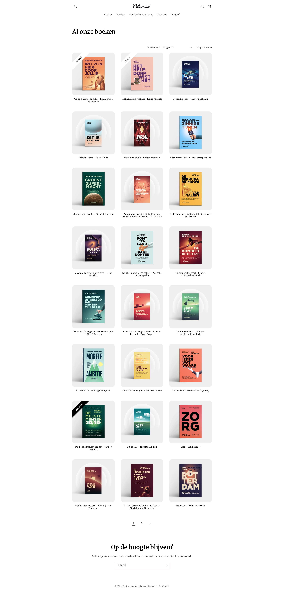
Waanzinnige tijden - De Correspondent (190, 158)
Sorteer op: (153, 47)
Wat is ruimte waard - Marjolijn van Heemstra (93, 507)
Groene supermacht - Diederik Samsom (93, 214)
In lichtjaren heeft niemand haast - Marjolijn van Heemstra (142, 507)
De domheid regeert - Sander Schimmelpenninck (190, 274)
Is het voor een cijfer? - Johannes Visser (142, 390)
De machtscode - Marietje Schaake (190, 99)
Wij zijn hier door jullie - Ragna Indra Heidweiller (93, 100)
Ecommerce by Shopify (159, 586)
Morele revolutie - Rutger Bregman (142, 158)
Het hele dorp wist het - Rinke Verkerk (142, 99)
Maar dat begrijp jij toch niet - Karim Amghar (93, 274)
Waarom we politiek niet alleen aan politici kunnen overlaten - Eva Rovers (142, 215)
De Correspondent (131, 586)
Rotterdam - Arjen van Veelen (190, 506)
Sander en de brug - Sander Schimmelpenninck (190, 333)
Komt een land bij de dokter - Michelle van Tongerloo (142, 274)
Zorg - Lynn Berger (190, 447)
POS (142, 586)
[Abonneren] (166, 565)
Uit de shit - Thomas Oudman (142, 447)
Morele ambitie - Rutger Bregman (93, 390)
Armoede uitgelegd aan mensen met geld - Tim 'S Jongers (93, 333)
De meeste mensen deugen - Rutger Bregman (93, 448)
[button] (75, 6)
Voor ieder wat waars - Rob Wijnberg (190, 390)
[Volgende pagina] (150, 523)
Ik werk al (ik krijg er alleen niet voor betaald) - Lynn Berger (142, 333)
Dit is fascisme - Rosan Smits (93, 158)
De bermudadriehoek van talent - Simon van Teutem (190, 215)
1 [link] (133, 523)
